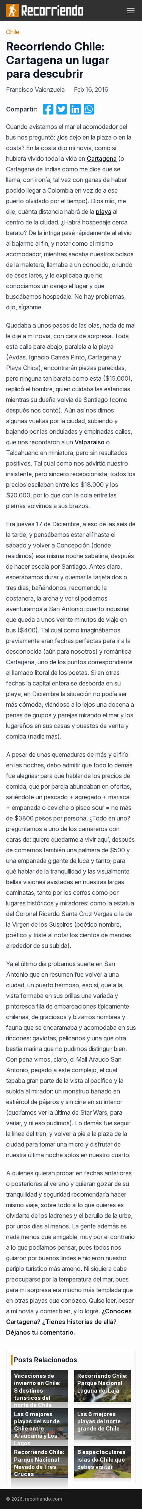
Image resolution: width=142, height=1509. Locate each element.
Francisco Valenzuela (35, 89)
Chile (12, 32)
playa (103, 211)
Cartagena (102, 158)
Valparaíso (90, 442)
